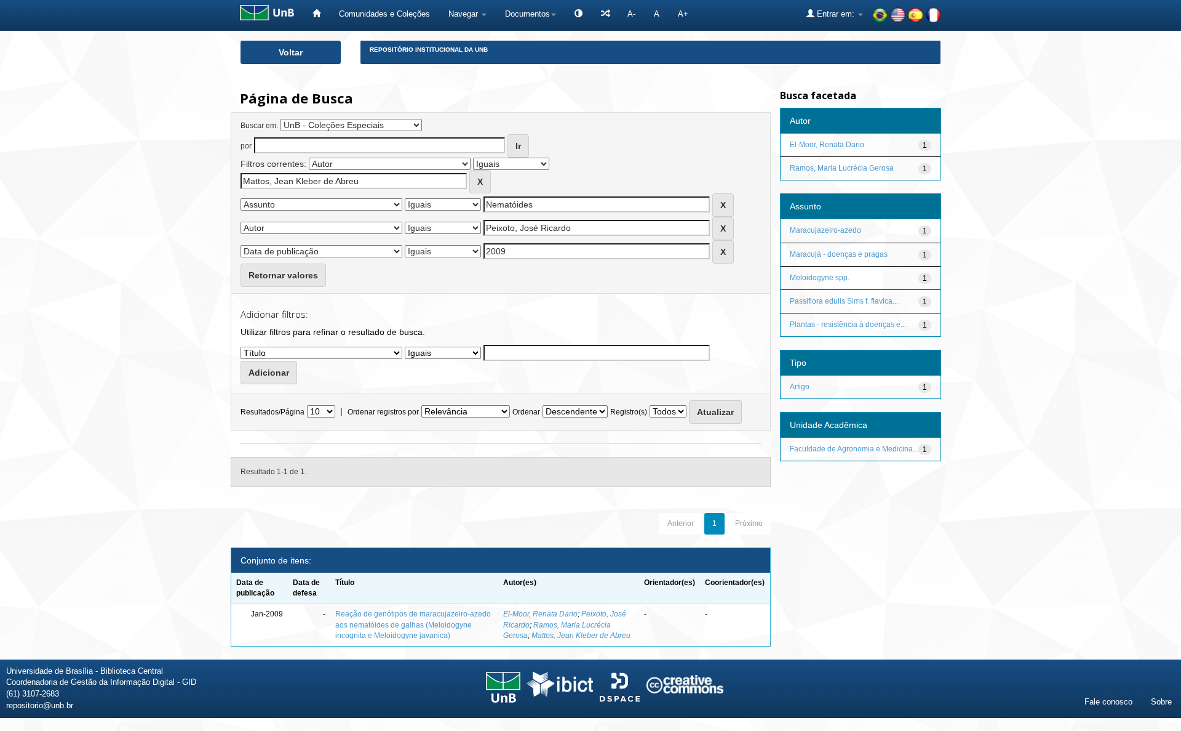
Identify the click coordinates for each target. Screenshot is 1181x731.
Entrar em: (835, 13)
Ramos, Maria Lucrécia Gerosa (842, 168)
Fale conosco (1108, 701)
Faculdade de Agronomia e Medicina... (854, 449)
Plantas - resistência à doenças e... (848, 324)
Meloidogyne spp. (819, 277)
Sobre (1161, 701)
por (246, 146)
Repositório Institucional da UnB (429, 49)
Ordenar (526, 412)
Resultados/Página (272, 412)
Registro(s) (628, 412)
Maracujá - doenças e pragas (839, 254)
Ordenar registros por (383, 412)
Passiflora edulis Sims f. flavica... (844, 301)
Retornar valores (283, 275)
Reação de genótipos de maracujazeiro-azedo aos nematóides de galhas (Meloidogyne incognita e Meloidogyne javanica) (413, 624)
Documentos (527, 13)
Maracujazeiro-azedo (825, 230)
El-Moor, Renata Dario (540, 614)
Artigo (799, 386)
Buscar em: (259, 125)
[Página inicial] (316, 14)
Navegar (464, 13)
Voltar (291, 52)
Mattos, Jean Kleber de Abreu (580, 635)
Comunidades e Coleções (384, 13)
